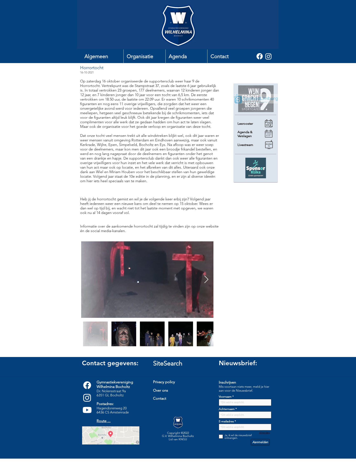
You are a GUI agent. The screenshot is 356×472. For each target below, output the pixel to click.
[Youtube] (87, 410)
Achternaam (227, 408)
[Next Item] (206, 280)
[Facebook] (259, 56)
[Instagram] (268, 56)
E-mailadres (226, 421)
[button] (102, 56)
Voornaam (225, 396)
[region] (179, 407)
